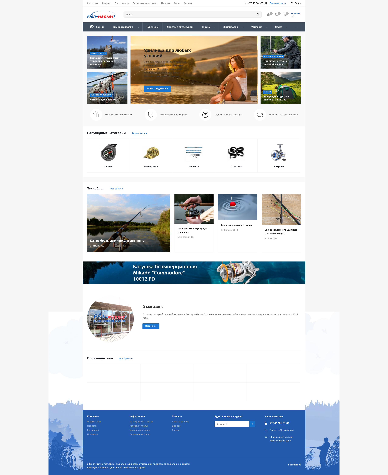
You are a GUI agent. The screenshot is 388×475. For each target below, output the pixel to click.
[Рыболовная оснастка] (107, 88)
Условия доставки (140, 430)
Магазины (93, 430)
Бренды (176, 425)
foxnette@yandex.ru (282, 430)
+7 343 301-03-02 (279, 423)
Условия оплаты (139, 425)
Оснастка (236, 166)
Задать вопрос (180, 421)
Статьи (175, 430)
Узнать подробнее (157, 88)
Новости (92, 425)
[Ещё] (296, 26)
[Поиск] (258, 15)
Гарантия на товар (140, 434)
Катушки (279, 166)
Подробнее (151, 326)
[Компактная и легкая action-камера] (194, 272)
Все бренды (126, 358)
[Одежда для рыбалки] (281, 52)
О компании (94, 421)
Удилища (193, 166)
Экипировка (151, 166)
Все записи (116, 188)
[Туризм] (281, 88)
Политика (92, 434)
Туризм (108, 166)
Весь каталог (139, 133)
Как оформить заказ (141, 421)
